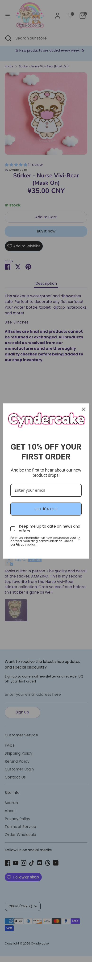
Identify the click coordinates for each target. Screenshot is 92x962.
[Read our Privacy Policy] (79, 538)
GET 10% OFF (46, 509)
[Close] (83, 409)
